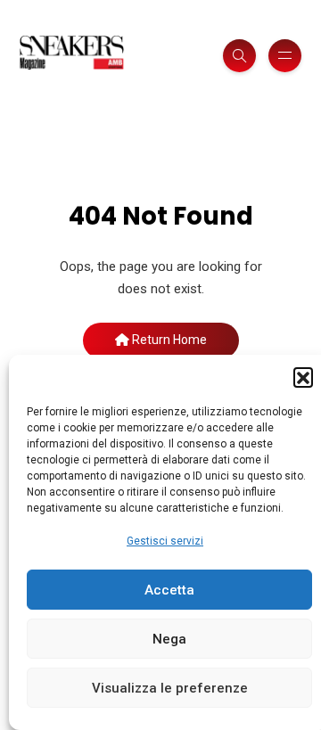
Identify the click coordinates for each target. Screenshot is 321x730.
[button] (303, 377)
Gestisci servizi (165, 541)
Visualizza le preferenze (170, 688)
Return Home (168, 339)
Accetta (169, 590)
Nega (169, 639)
